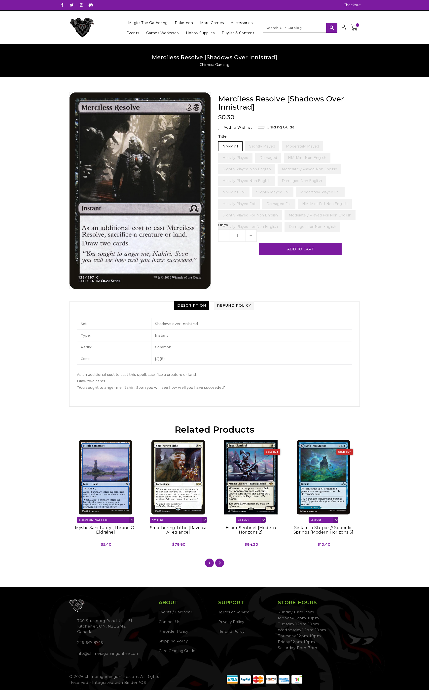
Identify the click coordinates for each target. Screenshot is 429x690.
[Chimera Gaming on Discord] (90, 5)
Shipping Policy (173, 641)
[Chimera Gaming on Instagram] (81, 5)
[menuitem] (148, 23)
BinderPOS (135, 682)
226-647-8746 (90, 642)
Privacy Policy (231, 621)
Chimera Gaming (214, 64)
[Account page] (344, 28)
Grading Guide (281, 127)
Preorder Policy (173, 631)
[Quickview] (77, 546)
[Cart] (355, 28)
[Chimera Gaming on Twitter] (71, 5)
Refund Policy (231, 631)
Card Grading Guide (177, 650)
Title (222, 136)
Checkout (352, 5)
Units (223, 225)
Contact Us (169, 621)
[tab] (191, 305)
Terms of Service (234, 612)
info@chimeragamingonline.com (107, 653)
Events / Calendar (175, 612)
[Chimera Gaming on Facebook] (62, 5)
